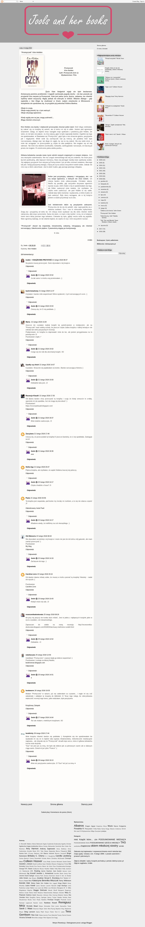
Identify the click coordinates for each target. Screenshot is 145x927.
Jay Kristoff (31, 873)
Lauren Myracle (51, 885)
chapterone (85, 846)
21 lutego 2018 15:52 (45, 275)
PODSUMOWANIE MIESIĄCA (112, 839)
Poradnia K (79, 828)
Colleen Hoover (32, 861)
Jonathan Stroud (43, 878)
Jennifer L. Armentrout (44, 873)
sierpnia (103, 192)
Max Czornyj (53, 895)
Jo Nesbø (68, 876)
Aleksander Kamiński (54, 846)
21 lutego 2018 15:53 (45, 306)
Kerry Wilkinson (65, 881)
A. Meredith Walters (25, 844)
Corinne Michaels (56, 861)
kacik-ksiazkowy (32, 291)
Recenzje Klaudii (32, 396)
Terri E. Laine (59, 912)
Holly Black (58, 868)
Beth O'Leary (28, 853)
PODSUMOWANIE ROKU (82, 843)
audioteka (77, 846)
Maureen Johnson (43, 895)
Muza (110, 826)
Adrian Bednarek (37, 844)
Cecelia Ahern (46, 858)
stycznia (103, 225)
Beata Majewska (49, 851)
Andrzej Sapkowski (47, 849)
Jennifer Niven (58, 873)
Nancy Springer (41, 897)
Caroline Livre (31, 574)
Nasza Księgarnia (120, 826)
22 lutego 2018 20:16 (45, 574)
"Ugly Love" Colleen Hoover (113, 87)
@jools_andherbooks (112, 240)
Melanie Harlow (63, 895)
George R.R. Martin (25, 868)
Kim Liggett (53, 883)
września (104, 189)
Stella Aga (30, 467)
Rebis (99, 829)
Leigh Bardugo (62, 885)
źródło (90, 240)
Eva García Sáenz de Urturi (43, 866)
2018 (101, 179)
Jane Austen (57, 871)
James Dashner (46, 871)
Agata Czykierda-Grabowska (52, 844)
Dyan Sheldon (47, 864)
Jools (33, 275)
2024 (101, 165)
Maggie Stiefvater (40, 890)
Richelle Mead (32, 906)
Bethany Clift (38, 853)
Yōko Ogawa (47, 917)
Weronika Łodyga (37, 917)
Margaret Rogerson (64, 890)
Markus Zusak (24, 892)
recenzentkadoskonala (34, 614)
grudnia (103, 181)
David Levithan (37, 864)
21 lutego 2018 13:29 (38, 322)
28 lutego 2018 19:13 (45, 760)
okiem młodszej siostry (104, 845)
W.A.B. (124, 829)
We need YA (78, 831)
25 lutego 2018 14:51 (45, 675)
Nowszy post (26, 804)
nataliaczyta (30, 655)
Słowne (112, 829)
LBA (95, 840)
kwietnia (103, 203)
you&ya (103, 831)
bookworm (30, 690)
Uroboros (118, 829)
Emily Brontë (30, 866)
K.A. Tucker (64, 878)
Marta (28, 322)
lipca (102, 195)
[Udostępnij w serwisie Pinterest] (49, 246)
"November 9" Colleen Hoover (114, 115)
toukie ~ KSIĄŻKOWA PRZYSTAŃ (39, 260)
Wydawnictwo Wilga (88, 831)
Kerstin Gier (24, 883)
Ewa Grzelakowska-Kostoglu (62, 866)
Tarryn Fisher (49, 912)
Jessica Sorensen (49, 876)
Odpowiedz (30, 266)
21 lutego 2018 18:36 (45, 451)
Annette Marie (31, 851)
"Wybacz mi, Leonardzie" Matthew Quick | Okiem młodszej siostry (115, 79)
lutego (103, 208)
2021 (101, 170)
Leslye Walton (30, 888)
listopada (104, 184)
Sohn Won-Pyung (49, 908)
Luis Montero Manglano (55, 888)
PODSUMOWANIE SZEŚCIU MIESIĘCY (105, 843)
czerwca (103, 197)
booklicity (29, 733)
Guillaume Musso (38, 868)
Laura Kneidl (30, 886)
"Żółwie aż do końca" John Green (110, 210)
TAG (123, 842)
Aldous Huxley (43, 846)
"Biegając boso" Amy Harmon (114, 96)
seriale (121, 846)
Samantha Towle (65, 906)
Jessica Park (39, 876)
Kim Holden (32, 249)
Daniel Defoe (67, 861)
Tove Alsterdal (52, 915)
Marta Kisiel (33, 892)
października (105, 186)
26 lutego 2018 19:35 (42, 690)
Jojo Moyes (32, 878)
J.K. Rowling (35, 871)
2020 (101, 173)
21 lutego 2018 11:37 (46, 291)
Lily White (44, 888)
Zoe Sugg (54, 917)
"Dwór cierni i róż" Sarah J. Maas (115, 134)
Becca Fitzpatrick (61, 851)
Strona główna (56, 804)
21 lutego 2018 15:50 (45, 380)
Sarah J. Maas (25, 908)
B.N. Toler (40, 851)
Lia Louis (38, 888)
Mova (105, 826)
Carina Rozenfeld (35, 858)
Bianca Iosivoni (49, 853)
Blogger (89, 923)
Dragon (87, 826)
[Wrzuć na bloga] (44, 246)
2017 (101, 229)
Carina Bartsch (24, 858)
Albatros (79, 825)
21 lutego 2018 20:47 (41, 467)
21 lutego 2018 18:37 (45, 418)
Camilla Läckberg (63, 856)
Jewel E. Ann (60, 876)
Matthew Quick (31, 895)
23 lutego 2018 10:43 (45, 599)
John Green (23, 878)
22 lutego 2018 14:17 (45, 482)
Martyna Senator (58, 892)
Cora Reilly (46, 861)
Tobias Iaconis (43, 915)
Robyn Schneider (44, 906)
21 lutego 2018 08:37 (59, 260)
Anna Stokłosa (61, 849)
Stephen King (60, 908)
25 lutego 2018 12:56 (43, 655)
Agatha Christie (66, 844)
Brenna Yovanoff (60, 853)
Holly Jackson (66, 868)
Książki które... (86, 839)
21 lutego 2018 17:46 (41, 434)
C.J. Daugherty (50, 856)
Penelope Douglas (53, 899)
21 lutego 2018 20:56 (38, 498)
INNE (76, 840)
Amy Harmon (32, 848)
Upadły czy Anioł (32, 365)
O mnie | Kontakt (102, 48)
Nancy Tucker (52, 897)
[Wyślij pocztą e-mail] (42, 246)
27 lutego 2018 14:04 (45, 717)
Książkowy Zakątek (33, 705)
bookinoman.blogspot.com (35, 663)
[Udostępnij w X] (46, 246)
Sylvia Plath (40, 912)
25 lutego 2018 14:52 (45, 639)
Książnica (99, 826)
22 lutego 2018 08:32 (44, 536)
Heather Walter (49, 868)
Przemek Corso (66, 899)
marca (103, 205)
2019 (101, 176)
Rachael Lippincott (25, 903)
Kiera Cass (35, 883)
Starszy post (86, 804)
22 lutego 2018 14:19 (45, 558)
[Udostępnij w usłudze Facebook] (48, 246)
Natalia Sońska (62, 897)
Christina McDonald (57, 858)
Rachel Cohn (38, 903)
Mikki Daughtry (31, 897)
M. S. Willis (67, 888)
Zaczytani (98, 831)
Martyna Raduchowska (45, 892)
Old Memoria (31, 536)
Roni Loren (55, 906)
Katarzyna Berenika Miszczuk (45, 880)
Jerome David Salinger (26, 876)
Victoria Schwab (25, 917)
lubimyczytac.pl (110, 244)
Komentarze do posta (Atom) (61, 812)
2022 (101, 168)
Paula (28, 498)
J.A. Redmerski (24, 871)
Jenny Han (67, 873)
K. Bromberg (54, 878)
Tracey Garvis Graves (64, 915)
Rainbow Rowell (50, 903)
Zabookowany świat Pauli (35, 508)
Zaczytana (30, 434)
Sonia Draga (105, 829)
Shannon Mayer (38, 908)
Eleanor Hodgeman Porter (60, 864)
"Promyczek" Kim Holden (108, 213)
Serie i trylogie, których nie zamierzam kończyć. (113, 144)
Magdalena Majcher (25, 890)
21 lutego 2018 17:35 (47, 396)
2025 (101, 162)
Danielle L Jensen (25, 864)
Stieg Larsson (29, 912)
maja (102, 200)
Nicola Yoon (32, 899)
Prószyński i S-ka (91, 829)
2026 (101, 160)
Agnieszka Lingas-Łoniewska (28, 846)
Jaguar (93, 826)
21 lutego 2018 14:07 (47, 365)
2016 (101, 231)
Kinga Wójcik (62, 883)
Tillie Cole (34, 915)
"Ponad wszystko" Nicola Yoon (114, 58)
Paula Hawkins (41, 899)
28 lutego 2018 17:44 (41, 733)
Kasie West (28, 880)
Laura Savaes (40, 885)
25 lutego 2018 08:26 (51, 614)
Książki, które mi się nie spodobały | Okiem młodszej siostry (114, 69)
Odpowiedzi (32, 271)
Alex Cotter (65, 846)
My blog (28, 546)
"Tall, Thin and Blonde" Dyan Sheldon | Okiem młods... (109, 221)
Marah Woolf (52, 890)
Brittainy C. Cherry (36, 856)
